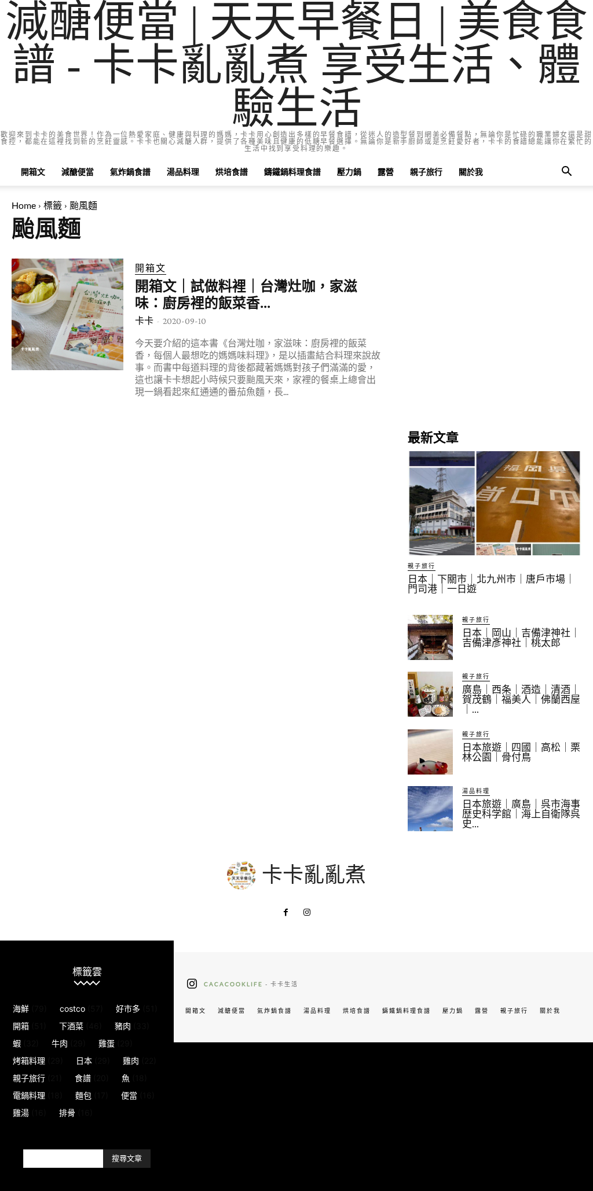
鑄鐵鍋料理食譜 (292, 171)
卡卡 (144, 321)
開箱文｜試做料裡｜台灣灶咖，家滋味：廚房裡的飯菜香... (246, 294)
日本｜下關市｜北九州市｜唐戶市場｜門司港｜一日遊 (491, 584)
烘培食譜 (231, 171)
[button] (566, 172)
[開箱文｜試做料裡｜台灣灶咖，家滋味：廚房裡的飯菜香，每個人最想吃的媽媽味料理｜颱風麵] (67, 314)
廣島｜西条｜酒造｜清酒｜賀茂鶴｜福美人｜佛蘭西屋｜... (521, 699)
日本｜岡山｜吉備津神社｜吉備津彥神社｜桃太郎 (521, 638)
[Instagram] (306, 912)
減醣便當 (77, 171)
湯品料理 (183, 171)
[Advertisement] (494, 331)
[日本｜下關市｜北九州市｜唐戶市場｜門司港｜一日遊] (494, 503)
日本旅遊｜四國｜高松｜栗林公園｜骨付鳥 (521, 752)
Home (24, 205)
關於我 (471, 171)
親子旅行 (426, 171)
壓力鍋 (349, 171)
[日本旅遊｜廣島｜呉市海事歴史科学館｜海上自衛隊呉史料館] (430, 808)
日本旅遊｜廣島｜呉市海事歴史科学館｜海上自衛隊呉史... (521, 814)
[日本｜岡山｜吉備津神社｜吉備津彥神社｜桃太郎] (430, 637)
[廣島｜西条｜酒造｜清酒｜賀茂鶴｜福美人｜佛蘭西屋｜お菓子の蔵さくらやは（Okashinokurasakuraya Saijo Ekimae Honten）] (430, 694)
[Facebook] (286, 912)
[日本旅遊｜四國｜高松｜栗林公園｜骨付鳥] (430, 752)
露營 (386, 171)
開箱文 (33, 171)
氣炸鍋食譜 (130, 171)
